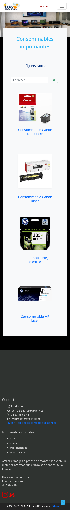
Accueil (44, 6)
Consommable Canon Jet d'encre (35, 131)
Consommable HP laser (35, 318)
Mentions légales (18, 447)
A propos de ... (17, 443)
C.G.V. (12, 438)
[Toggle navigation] (62, 6)
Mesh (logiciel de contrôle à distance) (32, 423)
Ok (54, 80)
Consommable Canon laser (35, 198)
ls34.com (55, 506)
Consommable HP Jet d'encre (35, 259)
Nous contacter (18, 452)
